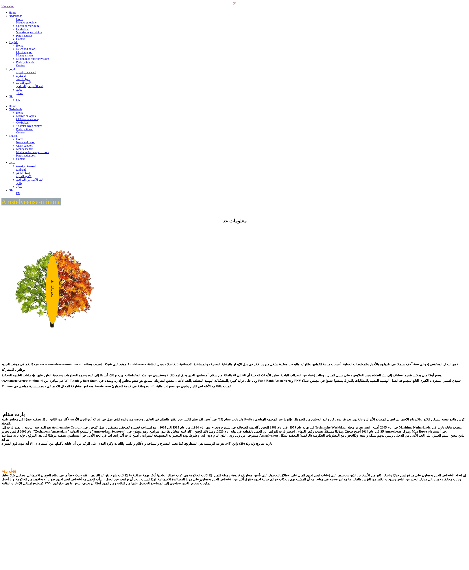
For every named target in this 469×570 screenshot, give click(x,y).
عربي (12, 68)
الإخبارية (21, 75)
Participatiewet (24, 35)
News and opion (25, 48)
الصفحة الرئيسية (26, 72)
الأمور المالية (24, 82)
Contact (20, 39)
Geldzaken (22, 29)
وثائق (19, 89)
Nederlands (15, 15)
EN (18, 99)
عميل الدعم (23, 79)
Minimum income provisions (32, 58)
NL (11, 96)
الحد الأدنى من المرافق (29, 86)
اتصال (19, 93)
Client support (24, 52)
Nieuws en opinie (26, 22)
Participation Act (25, 62)
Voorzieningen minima (29, 32)
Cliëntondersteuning (27, 25)
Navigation (7, 6)
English (13, 42)
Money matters (24, 55)
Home (12, 12)
